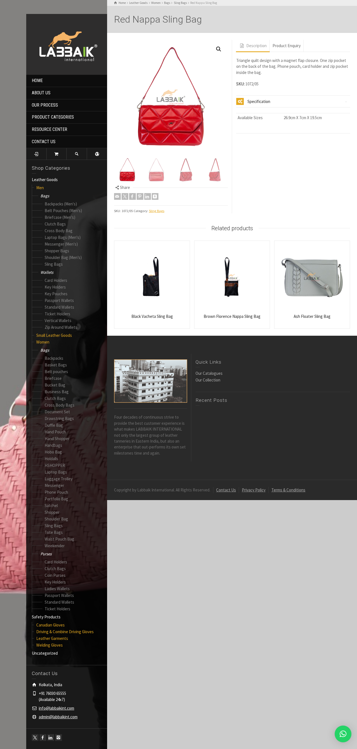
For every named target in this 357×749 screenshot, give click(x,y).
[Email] (117, 196)
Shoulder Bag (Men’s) (63, 257)
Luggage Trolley (59, 478)
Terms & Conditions (288, 490)
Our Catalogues (209, 373)
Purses (46, 553)
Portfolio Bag (56, 498)
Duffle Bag (54, 425)
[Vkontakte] (155, 196)
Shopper (52, 512)
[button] (219, 49)
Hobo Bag (53, 452)
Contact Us (226, 490)
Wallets (46, 272)
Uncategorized (45, 653)
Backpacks (54, 358)
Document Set (57, 411)
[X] (35, 737)
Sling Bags (54, 264)
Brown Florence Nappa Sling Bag (232, 316)
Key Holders (55, 287)
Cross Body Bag (59, 230)
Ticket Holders (57, 313)
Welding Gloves (49, 645)
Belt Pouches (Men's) (63, 210)
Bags (44, 195)
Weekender (55, 545)
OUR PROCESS (45, 105)
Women (42, 342)
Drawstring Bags (59, 418)
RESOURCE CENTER (49, 129)
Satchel (51, 505)
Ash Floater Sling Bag (312, 316)
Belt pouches (56, 371)
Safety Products (46, 617)
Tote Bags (54, 532)
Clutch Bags (55, 224)
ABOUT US (41, 92)
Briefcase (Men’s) (60, 217)
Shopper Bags (57, 250)
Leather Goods (45, 179)
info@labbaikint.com (56, 708)
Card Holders (56, 280)
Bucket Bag (55, 385)
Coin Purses (55, 575)
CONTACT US (44, 141)
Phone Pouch (56, 492)
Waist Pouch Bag (59, 539)
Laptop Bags (56, 472)
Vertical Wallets (58, 320)
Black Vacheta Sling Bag (152, 316)
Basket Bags (56, 365)
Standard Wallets (59, 307)
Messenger (54, 485)
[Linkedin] (50, 737)
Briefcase (53, 378)
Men (40, 187)
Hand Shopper (57, 438)
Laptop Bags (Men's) (63, 237)
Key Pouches (56, 293)
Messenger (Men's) (61, 244)
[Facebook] (43, 737)
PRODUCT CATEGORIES (53, 117)
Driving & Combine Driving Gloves (65, 631)
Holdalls (51, 458)
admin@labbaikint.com (58, 716)
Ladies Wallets (57, 588)
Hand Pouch (55, 431)
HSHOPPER (55, 465)
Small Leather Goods (54, 335)
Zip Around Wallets (61, 327)
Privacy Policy (254, 490)
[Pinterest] (140, 196)
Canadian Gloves (50, 625)
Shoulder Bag (56, 519)
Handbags (53, 445)
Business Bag (57, 391)
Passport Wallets (59, 300)
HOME (37, 80)
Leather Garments (52, 638)
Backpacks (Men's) (61, 204)
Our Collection (208, 380)
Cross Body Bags (59, 405)
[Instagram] (58, 737)
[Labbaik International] (67, 43)
